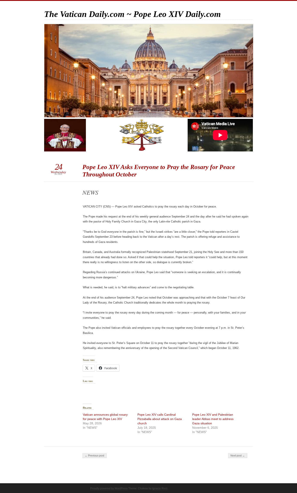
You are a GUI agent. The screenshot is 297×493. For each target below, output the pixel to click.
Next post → (237, 455)
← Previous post (94, 455)
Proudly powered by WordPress (109, 488)
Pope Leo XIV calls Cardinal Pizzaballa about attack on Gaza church (159, 419)
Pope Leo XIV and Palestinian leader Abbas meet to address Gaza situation (213, 419)
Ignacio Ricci (159, 488)
